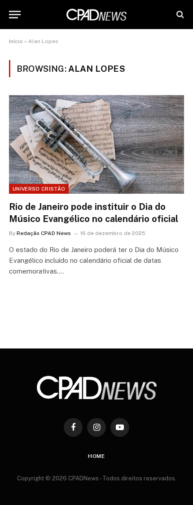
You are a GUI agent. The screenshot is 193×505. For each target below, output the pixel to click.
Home (96, 456)
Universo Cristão (39, 189)
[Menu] (15, 14)
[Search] (179, 14)
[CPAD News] (96, 14)
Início (16, 41)
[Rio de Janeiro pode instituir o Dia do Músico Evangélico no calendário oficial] (96, 144)
